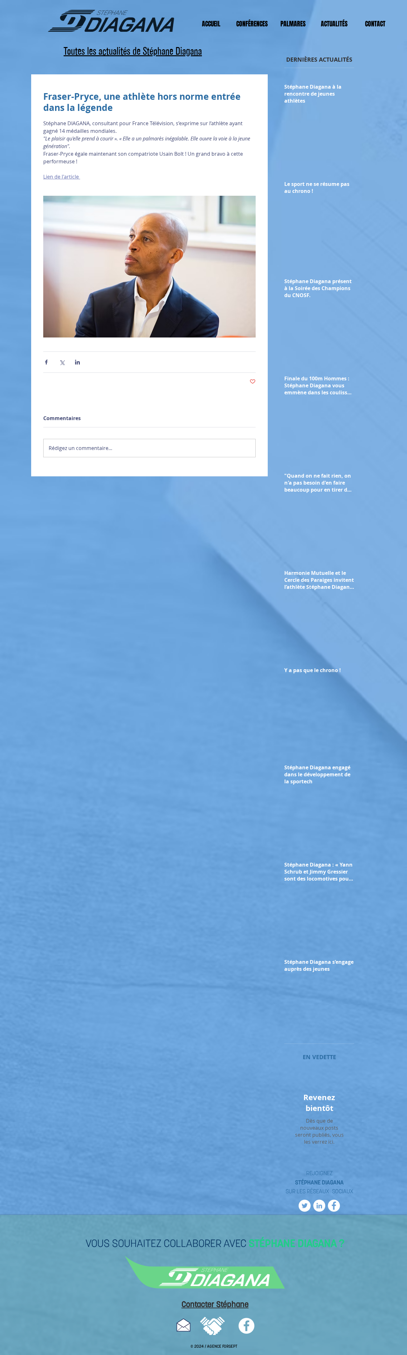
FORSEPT (229, 1347)
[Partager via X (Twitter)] (62, 362)
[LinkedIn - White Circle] (319, 1206)
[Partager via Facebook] (46, 362)
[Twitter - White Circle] (305, 1206)
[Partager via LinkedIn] (77, 362)
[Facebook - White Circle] (334, 1206)
